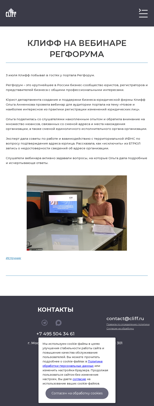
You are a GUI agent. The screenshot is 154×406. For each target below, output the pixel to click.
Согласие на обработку (120, 328)
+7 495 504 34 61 (55, 334)
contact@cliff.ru (125, 318)
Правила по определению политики (128, 324)
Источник (13, 258)
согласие (79, 379)
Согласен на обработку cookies (77, 393)
